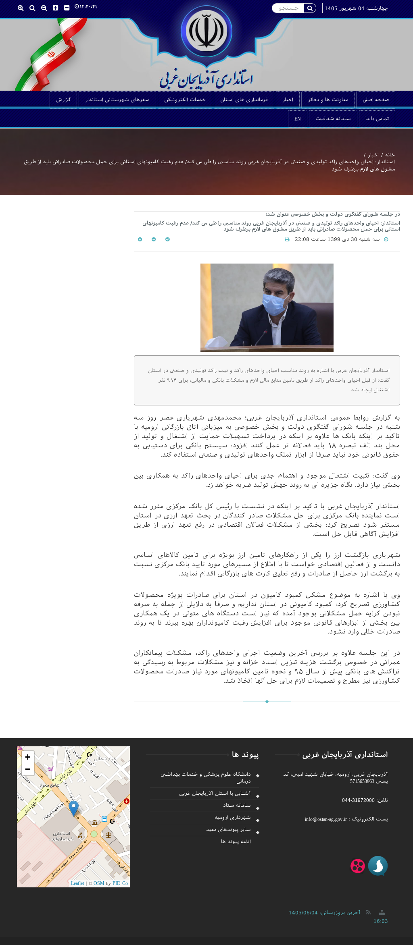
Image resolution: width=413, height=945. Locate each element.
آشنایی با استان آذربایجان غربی (215, 793)
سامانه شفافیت (333, 119)
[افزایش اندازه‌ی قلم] (140, 239)
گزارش (63, 100)
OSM (99, 883)
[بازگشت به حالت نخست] (166, 239)
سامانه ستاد (237, 805)
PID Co (120, 883)
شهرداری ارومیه (233, 817)
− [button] (27, 769)
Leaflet (77, 883)
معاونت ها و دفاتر (328, 100)
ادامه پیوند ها (236, 842)
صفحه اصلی (376, 100)
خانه (390, 155)
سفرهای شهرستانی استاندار (117, 100)
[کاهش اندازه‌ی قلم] (153, 239)
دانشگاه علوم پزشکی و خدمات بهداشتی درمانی (206, 778)
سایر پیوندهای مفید (228, 830)
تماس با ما (377, 119)
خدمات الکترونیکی (185, 100)
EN (297, 119)
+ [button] (27, 757)
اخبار (287, 100)
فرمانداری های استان (244, 100)
